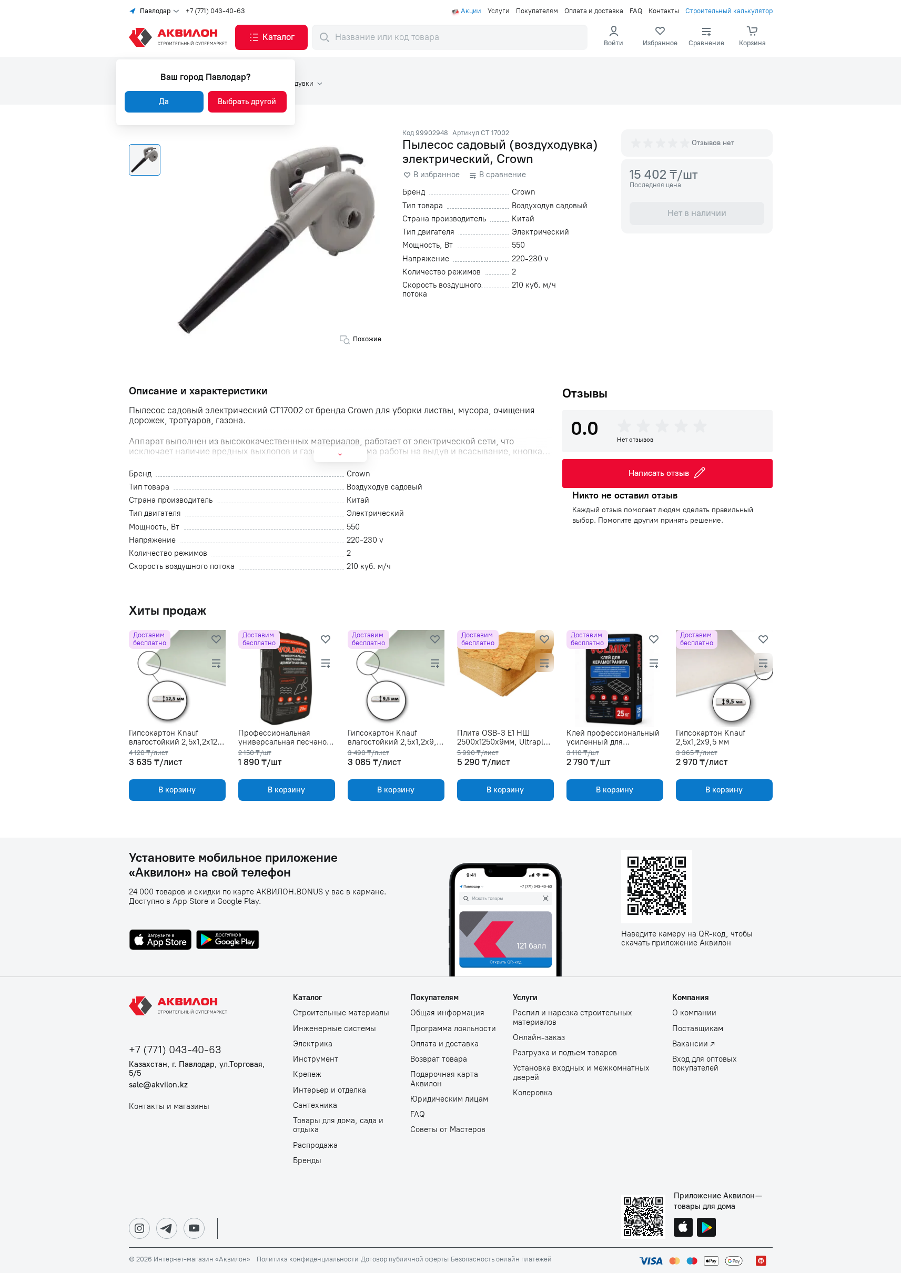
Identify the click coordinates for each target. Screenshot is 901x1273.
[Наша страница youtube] (194, 1228)
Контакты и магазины (169, 1106)
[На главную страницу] (180, 1006)
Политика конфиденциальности (308, 1259)
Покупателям (537, 11)
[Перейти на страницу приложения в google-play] (227, 940)
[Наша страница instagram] (139, 1228)
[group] (661, 143)
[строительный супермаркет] (180, 37)
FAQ (636, 11)
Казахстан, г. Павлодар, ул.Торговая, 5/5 (197, 1069)
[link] (660, 37)
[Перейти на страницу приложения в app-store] (160, 940)
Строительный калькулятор (729, 11)
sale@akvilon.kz (158, 1085)
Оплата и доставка (593, 11)
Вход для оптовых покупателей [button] (704, 1064)
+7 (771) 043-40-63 (215, 11)
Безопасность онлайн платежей (501, 1259)
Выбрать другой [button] (247, 101)
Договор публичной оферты (405, 1259)
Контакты (664, 11)
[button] (271, 37)
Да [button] (164, 101)
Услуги (499, 11)
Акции (471, 11)
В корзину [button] (177, 790)
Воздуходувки (291, 83)
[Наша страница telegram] (166, 1228)
